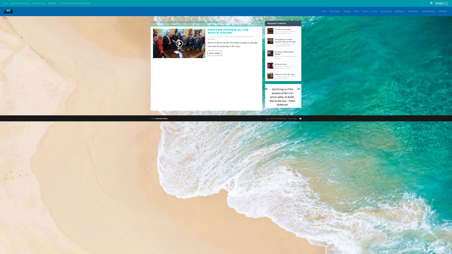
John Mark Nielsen (428, 11)
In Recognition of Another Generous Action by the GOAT (285, 40)
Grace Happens (334, 11)
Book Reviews (400, 11)
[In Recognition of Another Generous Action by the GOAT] (270, 41)
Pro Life (374, 11)
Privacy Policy (292, 118)
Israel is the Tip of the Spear (284, 74)
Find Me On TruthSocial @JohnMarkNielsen (74, 3)
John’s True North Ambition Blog (276, 118)
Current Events (386, 11)
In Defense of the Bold (282, 29)
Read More (214, 53)
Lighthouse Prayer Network (20, 3)
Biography (347, 11)
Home (6, 3)
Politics (365, 11)
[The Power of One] (270, 66)
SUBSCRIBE (52, 3)
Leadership (245, 37)
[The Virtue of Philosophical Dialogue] (270, 53)
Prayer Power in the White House (228, 31)
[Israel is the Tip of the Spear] (270, 76)
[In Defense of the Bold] (270, 31)
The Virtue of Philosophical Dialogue (284, 53)
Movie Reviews (413, 11)
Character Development (290, 56)
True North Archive (39, 3)
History (356, 11)
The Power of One (280, 64)
